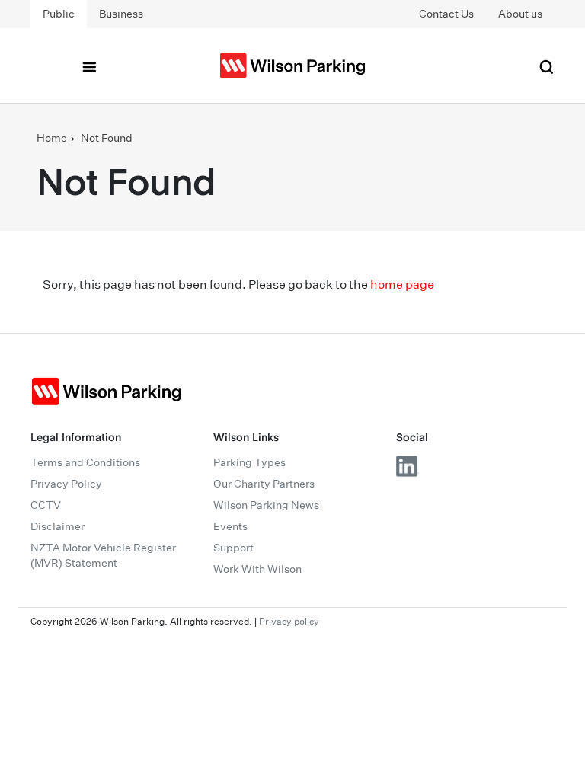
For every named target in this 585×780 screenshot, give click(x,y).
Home (52, 138)
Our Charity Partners (264, 484)
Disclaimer (57, 526)
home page (402, 284)
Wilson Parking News (266, 505)
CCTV (45, 505)
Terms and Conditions (85, 462)
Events (230, 526)
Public (59, 14)
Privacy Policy (66, 484)
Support (233, 548)
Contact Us (446, 14)
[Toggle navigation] (89, 65)
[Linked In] (407, 466)
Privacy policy (289, 621)
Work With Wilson (257, 569)
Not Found (107, 138)
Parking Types (249, 462)
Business (121, 14)
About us (520, 14)
